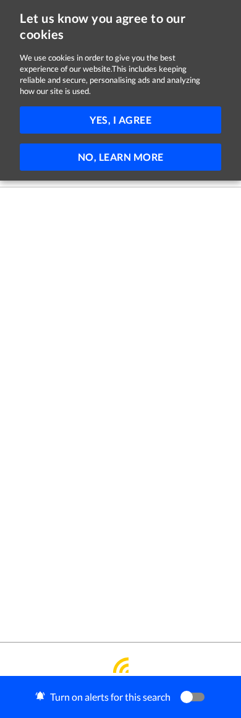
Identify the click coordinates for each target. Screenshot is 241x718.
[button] (120, 697)
